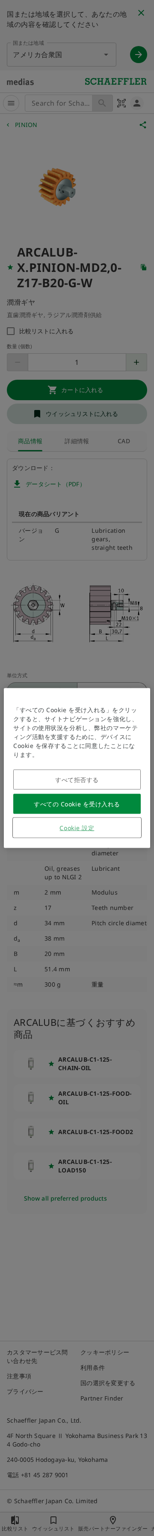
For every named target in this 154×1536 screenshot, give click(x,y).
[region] (77, 768)
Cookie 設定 (76, 828)
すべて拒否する (77, 780)
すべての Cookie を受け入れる (77, 804)
